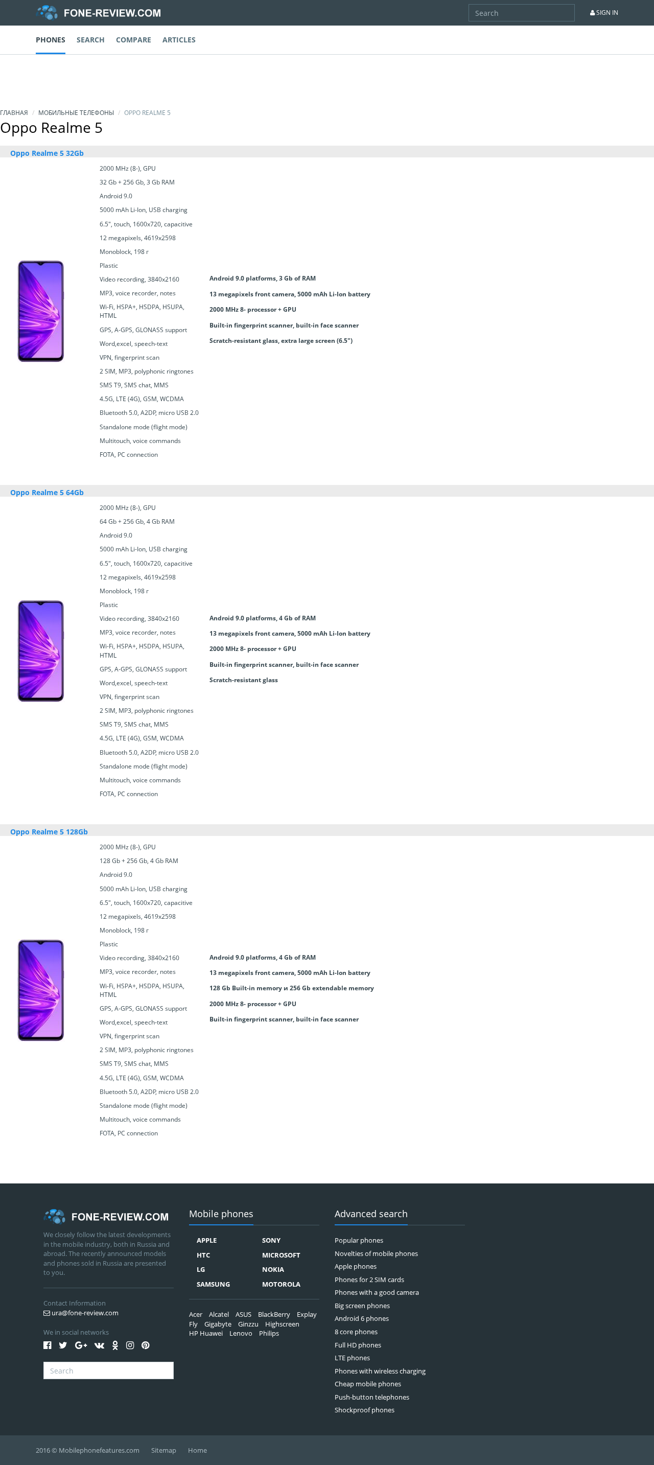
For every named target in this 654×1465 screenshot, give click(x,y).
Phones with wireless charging (380, 1371)
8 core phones (356, 1331)
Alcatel (219, 1314)
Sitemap (163, 1450)
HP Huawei (206, 1333)
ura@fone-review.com (84, 1312)
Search (91, 39)
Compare (133, 39)
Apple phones (356, 1266)
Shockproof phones (364, 1409)
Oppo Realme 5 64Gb (47, 492)
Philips (269, 1333)
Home (197, 1450)
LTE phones (352, 1357)
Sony (271, 1240)
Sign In (606, 12)
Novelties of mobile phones (376, 1253)
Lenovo (240, 1333)
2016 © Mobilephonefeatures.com (87, 1450)
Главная (14, 112)
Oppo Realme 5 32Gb (47, 153)
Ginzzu (248, 1324)
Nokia (273, 1269)
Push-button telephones (372, 1397)
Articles (179, 39)
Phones (50, 39)
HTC (203, 1255)
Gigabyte (217, 1324)
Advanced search (371, 1214)
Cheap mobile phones (368, 1383)
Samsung (213, 1284)
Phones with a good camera (377, 1292)
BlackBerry (274, 1314)
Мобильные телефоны (76, 112)
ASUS (243, 1314)
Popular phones (359, 1240)
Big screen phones (362, 1305)
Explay (307, 1314)
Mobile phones (221, 1214)
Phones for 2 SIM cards (369, 1279)
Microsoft (281, 1255)
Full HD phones (358, 1345)
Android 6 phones (362, 1318)
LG (201, 1269)
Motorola (281, 1284)
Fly (193, 1324)
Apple (207, 1240)
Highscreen (282, 1324)
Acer (195, 1314)
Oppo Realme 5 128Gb (49, 831)
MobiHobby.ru (98, 13)
